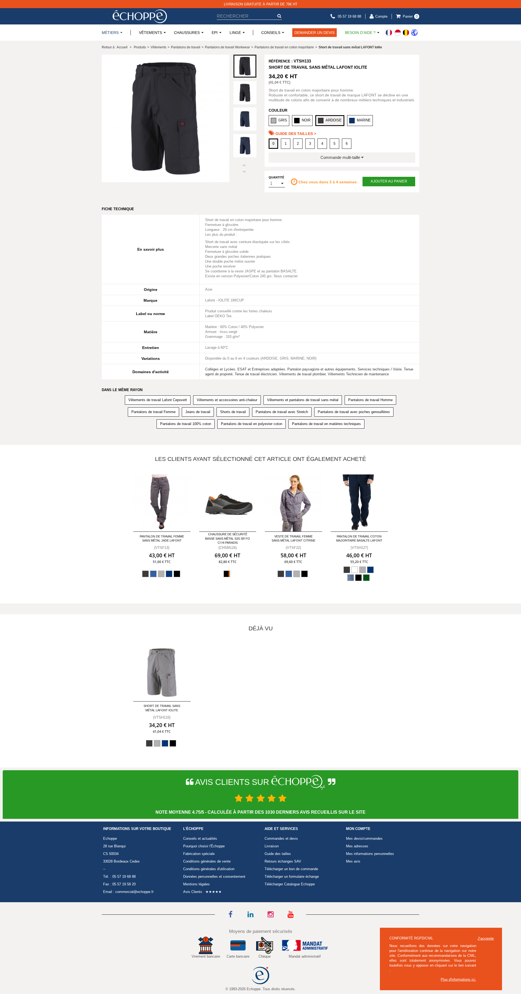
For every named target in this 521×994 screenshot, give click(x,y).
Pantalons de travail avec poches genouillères (354, 412)
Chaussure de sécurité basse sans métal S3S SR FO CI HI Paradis (227, 538)
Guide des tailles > (295, 133)
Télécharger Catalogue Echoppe (290, 884)
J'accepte (486, 938)
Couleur (278, 110)
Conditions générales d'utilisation (208, 869)
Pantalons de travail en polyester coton (251, 424)
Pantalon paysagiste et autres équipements (321, 369)
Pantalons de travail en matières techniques (326, 424)
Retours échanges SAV (283, 861)
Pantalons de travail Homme (370, 400)
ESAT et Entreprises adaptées (261, 369)
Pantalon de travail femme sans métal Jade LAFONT (162, 538)
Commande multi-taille (340, 157)
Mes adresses (357, 846)
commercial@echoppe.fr (134, 892)
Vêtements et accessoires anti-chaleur (227, 400)
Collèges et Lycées (220, 369)
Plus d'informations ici (458, 979)
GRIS (282, 120)
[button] (245, 166)
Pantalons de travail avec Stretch (282, 412)
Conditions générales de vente (207, 861)
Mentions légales (196, 884)
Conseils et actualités (200, 838)
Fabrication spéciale (199, 854)
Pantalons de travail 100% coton (185, 424)
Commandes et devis (281, 838)
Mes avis (353, 861)
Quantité (276, 177)
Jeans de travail (197, 412)
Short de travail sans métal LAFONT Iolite (162, 708)
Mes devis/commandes (364, 838)
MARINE (364, 120)
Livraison (272, 846)
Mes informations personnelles (370, 854)
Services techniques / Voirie (380, 369)
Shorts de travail (233, 412)
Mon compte (358, 829)
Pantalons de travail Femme (153, 412)
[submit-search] (279, 16)
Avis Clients (192, 892)
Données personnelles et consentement (214, 877)
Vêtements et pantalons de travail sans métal (302, 400)
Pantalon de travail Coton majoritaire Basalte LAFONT (359, 538)
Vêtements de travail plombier (302, 374)
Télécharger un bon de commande (291, 869)
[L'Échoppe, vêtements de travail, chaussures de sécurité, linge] (140, 16)
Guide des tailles (278, 854)
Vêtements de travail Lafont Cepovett (157, 400)
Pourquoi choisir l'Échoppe (204, 846)
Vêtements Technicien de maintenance (358, 374)
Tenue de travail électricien (256, 374)
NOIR (306, 120)
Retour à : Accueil (115, 47)
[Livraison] (401, 32)
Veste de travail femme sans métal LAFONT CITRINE (293, 538)
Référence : (281, 61)
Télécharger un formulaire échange (292, 877)
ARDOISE (334, 120)
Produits (140, 47)
